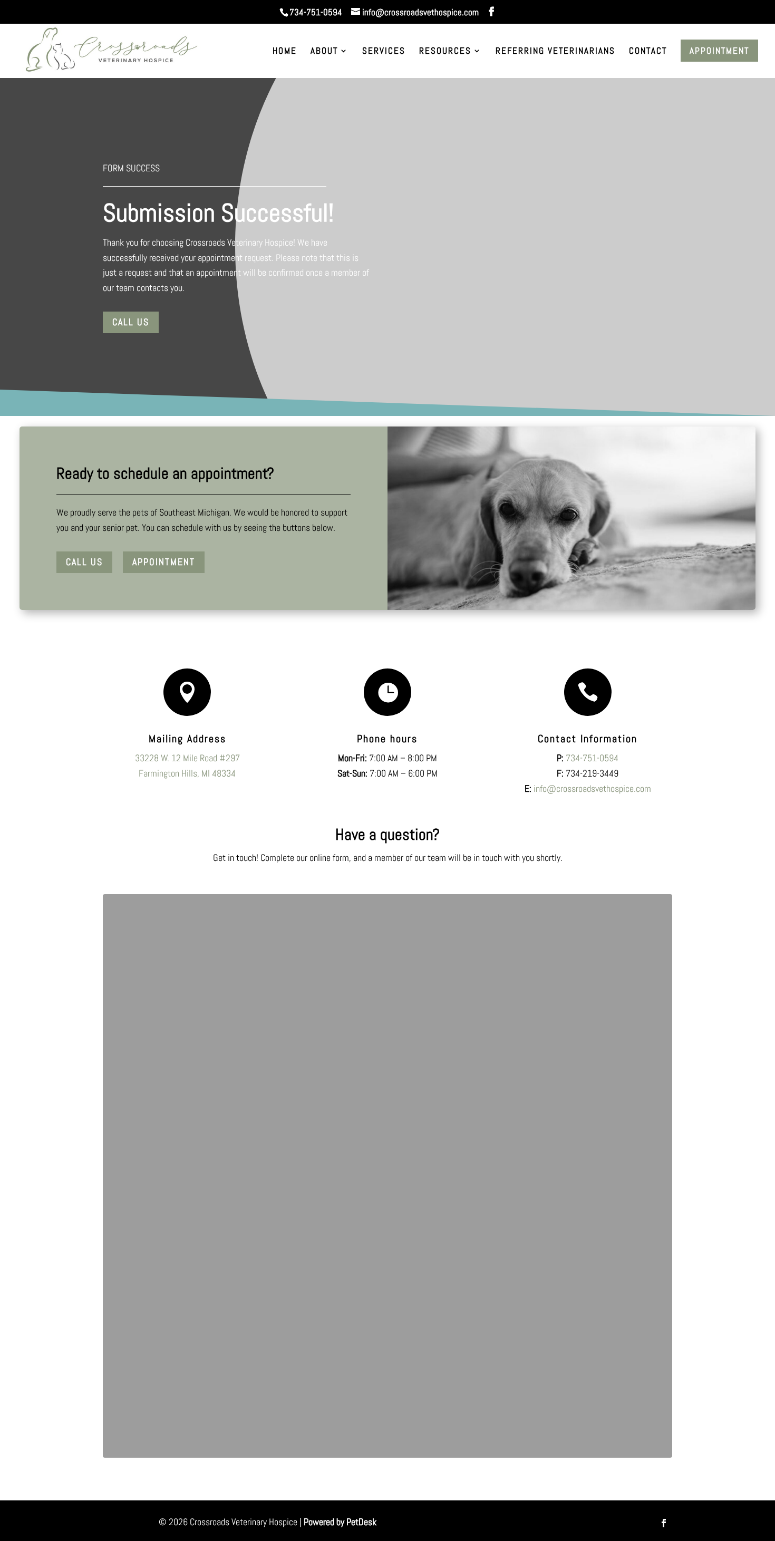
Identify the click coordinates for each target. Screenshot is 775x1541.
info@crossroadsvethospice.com (592, 788)
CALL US (84, 562)
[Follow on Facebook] (663, 1523)
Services (383, 51)
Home (285, 51)
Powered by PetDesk (340, 1522)
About (324, 51)
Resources (445, 51)
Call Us (130, 322)
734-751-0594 (315, 12)
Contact (648, 51)
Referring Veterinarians (555, 51)
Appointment (719, 50)
